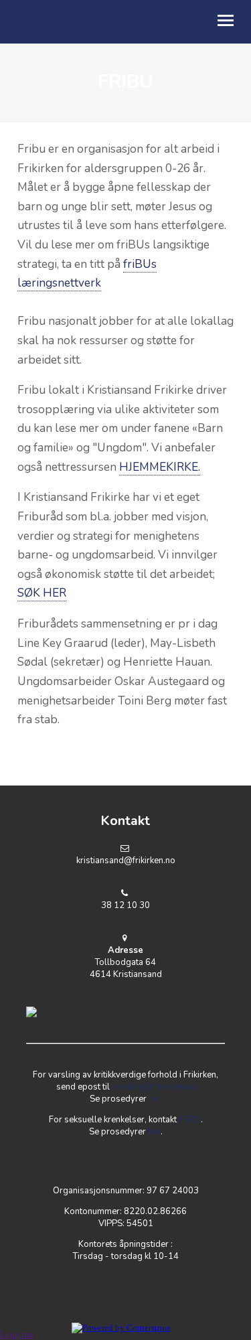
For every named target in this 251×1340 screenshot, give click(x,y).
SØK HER (41, 593)
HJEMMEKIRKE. (159, 467)
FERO (190, 1120)
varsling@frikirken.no (153, 1087)
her (155, 1099)
